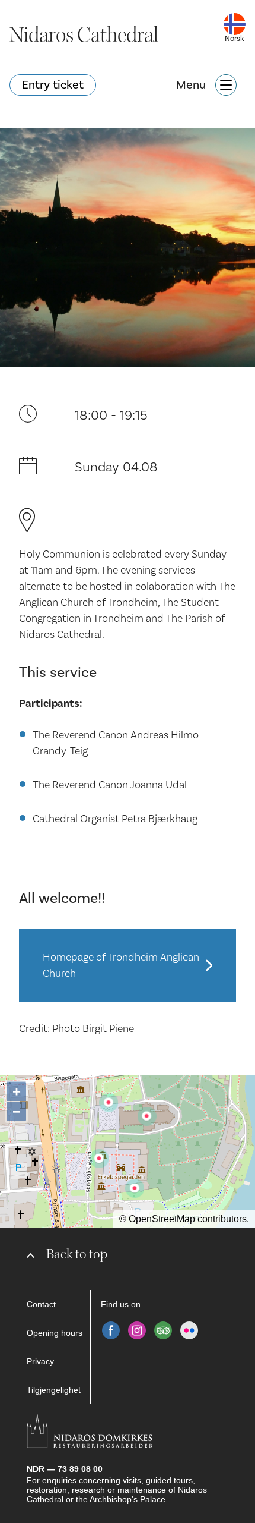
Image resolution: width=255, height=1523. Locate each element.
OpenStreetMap (162, 1219)
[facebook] (111, 1330)
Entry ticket (53, 85)
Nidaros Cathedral (83, 35)
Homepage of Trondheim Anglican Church (121, 965)
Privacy (40, 1361)
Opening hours (54, 1333)
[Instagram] (137, 1330)
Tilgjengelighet (54, 1390)
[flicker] (189, 1330)
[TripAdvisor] (163, 1330)
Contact (41, 1304)
